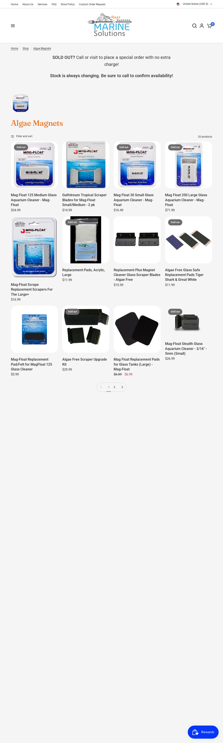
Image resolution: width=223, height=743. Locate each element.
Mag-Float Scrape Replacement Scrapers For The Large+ (32, 290)
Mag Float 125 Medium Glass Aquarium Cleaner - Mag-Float (34, 200)
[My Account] (201, 25)
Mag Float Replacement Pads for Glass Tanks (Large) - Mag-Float (137, 364)
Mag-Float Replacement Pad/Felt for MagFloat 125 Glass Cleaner (31, 364)
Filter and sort (24, 136)
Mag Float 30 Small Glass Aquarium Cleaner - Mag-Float (134, 200)
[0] (208, 25)
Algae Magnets (42, 48)
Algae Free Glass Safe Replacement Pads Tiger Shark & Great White (184, 275)
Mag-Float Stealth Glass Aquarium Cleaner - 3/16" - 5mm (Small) (186, 349)
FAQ (54, 4)
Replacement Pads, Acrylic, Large (83, 272)
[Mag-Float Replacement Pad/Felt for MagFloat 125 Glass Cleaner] (34, 329)
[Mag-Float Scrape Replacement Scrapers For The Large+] (34, 247)
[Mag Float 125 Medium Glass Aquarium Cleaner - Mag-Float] (34, 164)
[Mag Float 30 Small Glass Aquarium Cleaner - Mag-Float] (137, 164)
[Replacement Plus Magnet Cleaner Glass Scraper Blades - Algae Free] (137, 239)
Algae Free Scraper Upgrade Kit (84, 361)
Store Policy (68, 4)
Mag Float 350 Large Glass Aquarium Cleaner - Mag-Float (186, 200)
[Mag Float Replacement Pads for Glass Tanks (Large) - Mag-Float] (137, 329)
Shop (26, 48)
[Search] (194, 25)
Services (42, 4)
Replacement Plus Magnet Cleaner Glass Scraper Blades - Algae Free (137, 275)
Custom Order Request (92, 4)
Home (14, 4)
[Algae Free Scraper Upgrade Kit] (85, 329)
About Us (27, 4)
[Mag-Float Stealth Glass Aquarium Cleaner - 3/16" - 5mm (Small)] (188, 321)
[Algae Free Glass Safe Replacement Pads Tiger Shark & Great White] (188, 239)
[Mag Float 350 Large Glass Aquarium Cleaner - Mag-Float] (188, 164)
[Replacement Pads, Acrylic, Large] (85, 239)
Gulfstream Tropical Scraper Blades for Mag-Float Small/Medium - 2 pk (84, 200)
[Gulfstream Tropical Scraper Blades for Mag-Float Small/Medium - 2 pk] (85, 164)
